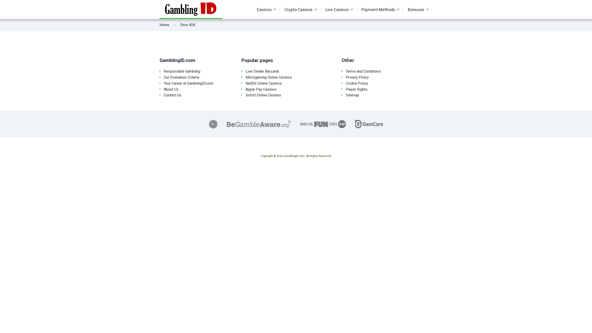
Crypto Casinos (298, 9)
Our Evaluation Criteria (181, 77)
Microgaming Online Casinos (269, 77)
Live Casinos (337, 9)
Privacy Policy (357, 77)
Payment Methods (378, 9)
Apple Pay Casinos (261, 89)
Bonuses (416, 9)
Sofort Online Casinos (263, 95)
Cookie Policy (357, 83)
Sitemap (352, 95)
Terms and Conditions (363, 71)
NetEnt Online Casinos (264, 83)
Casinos (264, 9)
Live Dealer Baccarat (262, 71)
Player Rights (356, 89)
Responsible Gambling (182, 71)
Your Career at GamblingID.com (188, 83)
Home (164, 25)
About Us (171, 89)
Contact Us (172, 95)
